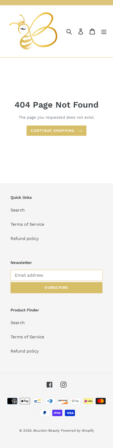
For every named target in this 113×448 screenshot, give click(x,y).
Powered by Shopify (77, 430)
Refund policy (25, 238)
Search (18, 210)
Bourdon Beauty (46, 430)
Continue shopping (52, 130)
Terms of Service (27, 224)
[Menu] (104, 31)
